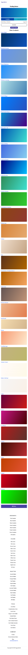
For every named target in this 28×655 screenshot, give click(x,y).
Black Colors (13, 555)
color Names (12, 627)
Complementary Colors (13, 609)
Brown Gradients (13, 532)
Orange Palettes (13, 578)
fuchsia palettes (13, 590)
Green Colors (13, 550)
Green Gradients (13, 525)
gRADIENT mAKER (14, 27)
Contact (12, 634)
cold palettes (13, 595)
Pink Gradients (13, 518)
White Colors (13, 557)
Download (14, 24)
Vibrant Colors (13, 562)
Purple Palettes (13, 583)
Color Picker (13, 625)
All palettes (13, 599)
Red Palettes (13, 581)
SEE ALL (14, 506)
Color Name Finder (13, 618)
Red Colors (13, 553)
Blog (13, 639)
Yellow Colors (13, 548)
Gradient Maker (13, 616)
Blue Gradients (13, 520)
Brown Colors (13, 546)
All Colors (13, 567)
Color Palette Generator (13, 623)
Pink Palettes (13, 585)
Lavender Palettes (13, 588)
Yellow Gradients (13, 523)
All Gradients (13, 534)
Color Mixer (13, 606)
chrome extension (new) (13, 636)
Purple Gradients (13, 530)
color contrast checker (13, 620)
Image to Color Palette (13, 613)
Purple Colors (13, 560)
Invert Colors (13, 611)
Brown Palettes (13, 576)
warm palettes (13, 592)
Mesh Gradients (13, 527)
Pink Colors (13, 544)
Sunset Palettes (13, 574)
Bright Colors (13, 564)
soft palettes (13, 597)
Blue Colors (13, 541)
